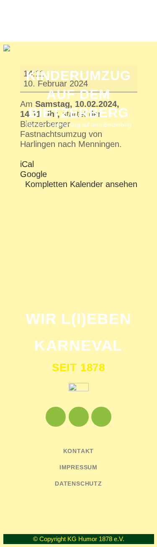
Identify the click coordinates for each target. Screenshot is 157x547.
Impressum (78, 467)
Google (33, 174)
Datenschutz (78, 483)
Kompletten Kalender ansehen (81, 184)
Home (33, 125)
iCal (27, 164)
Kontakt (78, 451)
